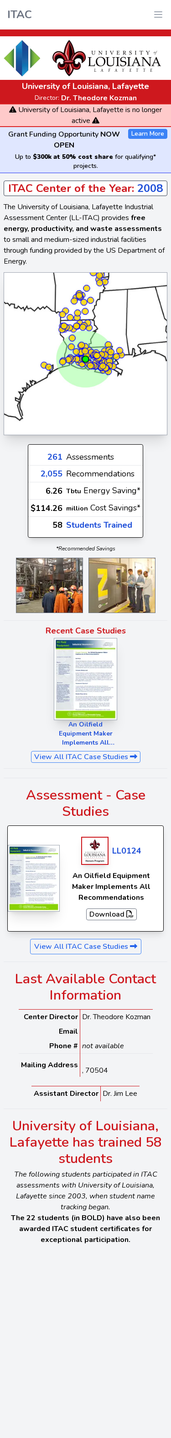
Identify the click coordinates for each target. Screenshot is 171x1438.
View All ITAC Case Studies (82, 757)
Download (107, 914)
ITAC (19, 14)
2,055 (51, 473)
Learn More (147, 133)
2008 (150, 188)
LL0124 (126, 850)
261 (54, 457)
